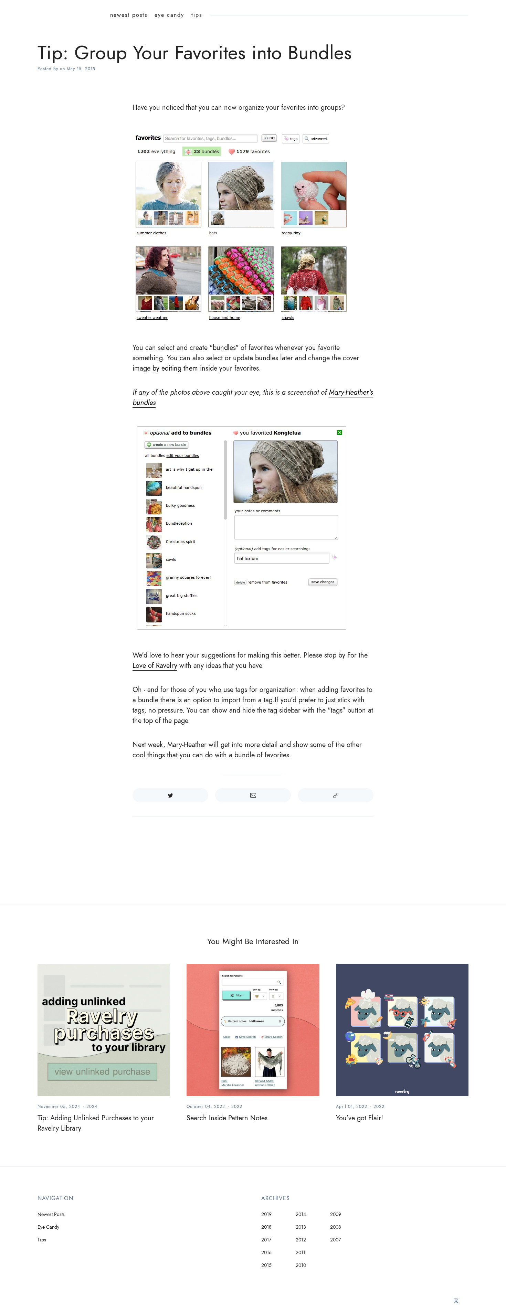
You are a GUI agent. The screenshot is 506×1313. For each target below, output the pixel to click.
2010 (301, 1265)
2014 (301, 1214)
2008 (335, 1227)
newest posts (128, 15)
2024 (91, 1106)
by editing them (175, 368)
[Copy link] (335, 795)
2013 (301, 1227)
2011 (300, 1252)
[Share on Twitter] (170, 795)
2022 (236, 1106)
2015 (266, 1265)
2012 (301, 1240)
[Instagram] (456, 1303)
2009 (335, 1214)
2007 (335, 1240)
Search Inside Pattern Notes (227, 1118)
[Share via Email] (253, 795)
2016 (266, 1252)
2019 (266, 1214)
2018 (266, 1227)
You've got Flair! (359, 1118)
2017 (266, 1240)
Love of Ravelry (155, 665)
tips (196, 15)
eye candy (169, 15)
